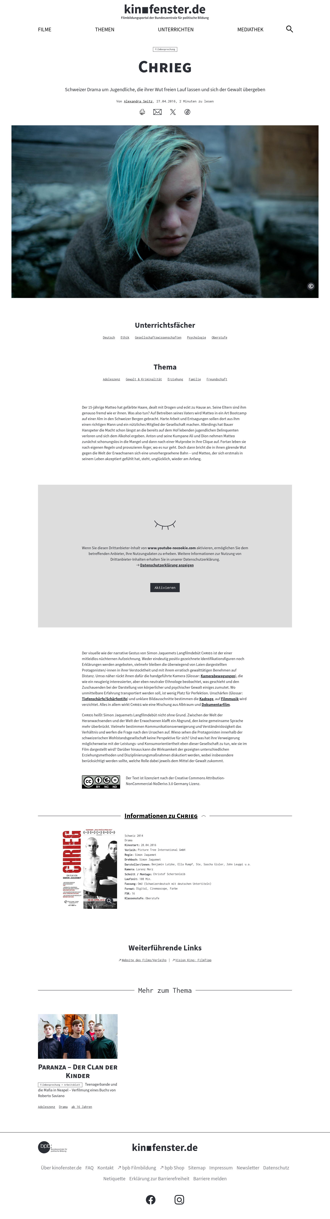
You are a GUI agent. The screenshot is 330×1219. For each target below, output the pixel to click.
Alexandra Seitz (138, 101)
